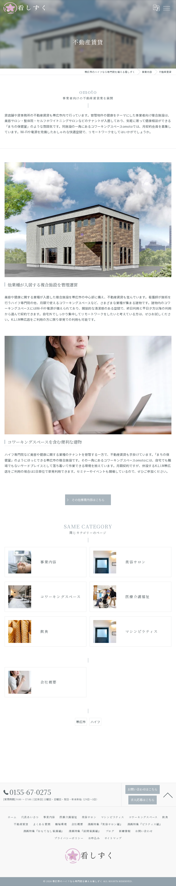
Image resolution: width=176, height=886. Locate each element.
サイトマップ (113, 838)
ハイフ (95, 721)
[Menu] (166, 8)
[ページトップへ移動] (168, 794)
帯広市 (81, 721)
